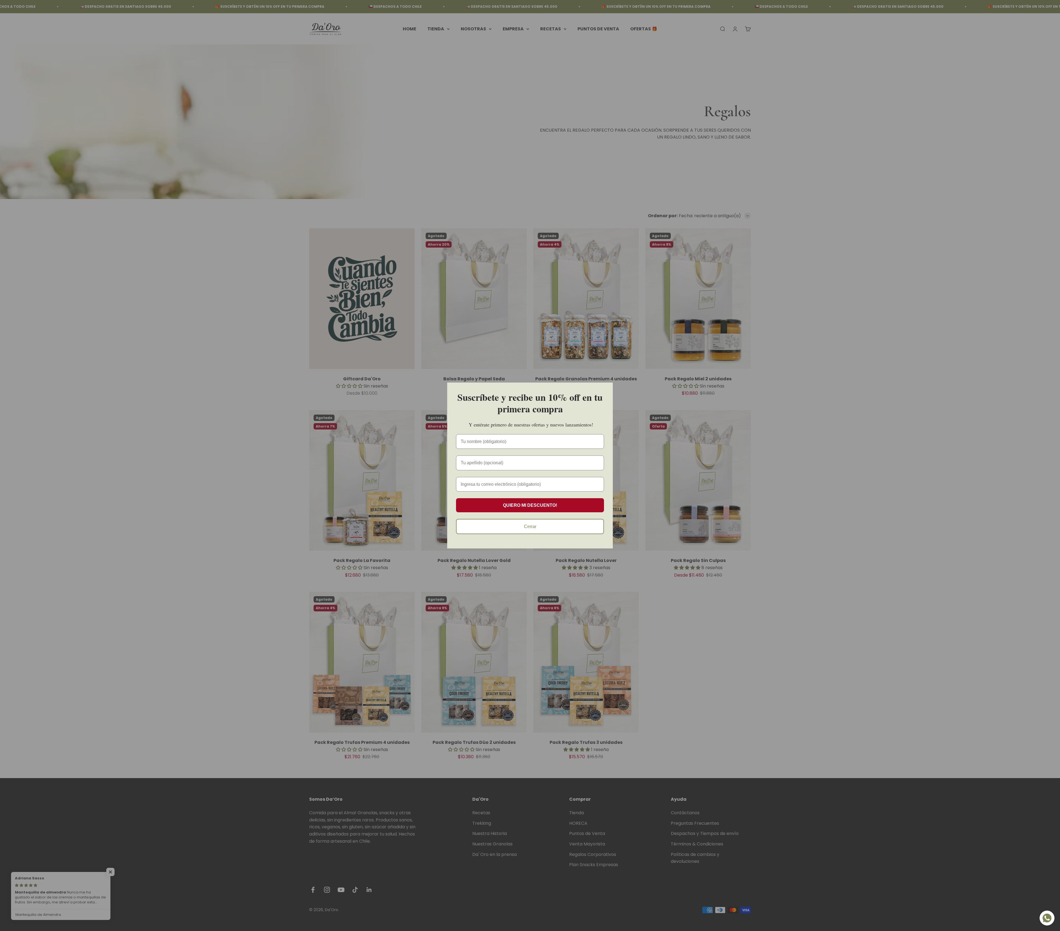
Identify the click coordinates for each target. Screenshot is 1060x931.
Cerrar (530, 526)
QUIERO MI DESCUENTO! (530, 505)
